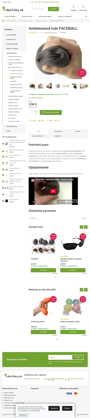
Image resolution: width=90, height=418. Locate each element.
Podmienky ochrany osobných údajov (14, 403)
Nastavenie (23, 415)
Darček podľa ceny (11, 126)
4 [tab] (60, 277)
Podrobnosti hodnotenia (51, 32)
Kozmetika (13, 81)
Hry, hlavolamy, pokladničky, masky (15, 63)
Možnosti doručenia (36, 97)
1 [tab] (55, 277)
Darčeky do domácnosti (14, 56)
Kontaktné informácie (10, 405)
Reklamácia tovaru (9, 398)
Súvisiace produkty (37, 136)
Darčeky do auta (12, 102)
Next (86, 227)
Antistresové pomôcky (16, 74)
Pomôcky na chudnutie (16, 70)
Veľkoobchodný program (10, 408)
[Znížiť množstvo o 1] (36, 113)
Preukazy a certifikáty (14, 60)
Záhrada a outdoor (13, 106)
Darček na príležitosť (12, 48)
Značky (8, 131)
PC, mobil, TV (12, 118)
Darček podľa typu (12, 53)
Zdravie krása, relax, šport (15, 67)
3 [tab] (59, 339)
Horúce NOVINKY (11, 35)
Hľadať (53, 9)
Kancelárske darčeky (13, 99)
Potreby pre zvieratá (13, 121)
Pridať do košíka (52, 112)
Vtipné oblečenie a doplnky (15, 96)
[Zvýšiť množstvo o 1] (36, 111)
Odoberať (77, 357)
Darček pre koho (11, 39)
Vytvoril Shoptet (84, 414)
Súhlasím (67, 408)
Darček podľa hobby (12, 44)
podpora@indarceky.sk (33, 379)
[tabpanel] (43, 253)
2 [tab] (57, 277)
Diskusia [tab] (77, 131)
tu (39, 411)
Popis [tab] (38, 131)
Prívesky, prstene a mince (15, 109)
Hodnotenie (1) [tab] (58, 131)
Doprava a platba (6, 2)
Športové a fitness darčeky (15, 91)
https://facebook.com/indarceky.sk (75, 379)
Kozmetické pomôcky (16, 84)
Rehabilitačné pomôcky (16, 87)
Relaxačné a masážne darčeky (16, 77)
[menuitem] (11, 16)
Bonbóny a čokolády (13, 112)
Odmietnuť (54, 408)
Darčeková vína (12, 115)
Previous (81, 227)
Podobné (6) (57, 136)
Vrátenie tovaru (8, 400)
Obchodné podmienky (10, 395)
